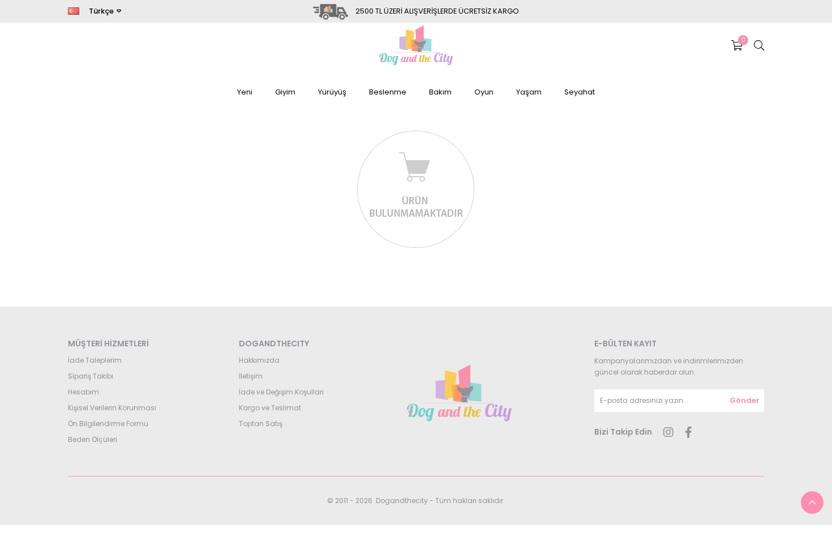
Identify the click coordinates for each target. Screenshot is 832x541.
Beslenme (387, 92)
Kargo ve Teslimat (270, 408)
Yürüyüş (332, 92)
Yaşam (529, 92)
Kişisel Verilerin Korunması (112, 408)
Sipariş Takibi (90, 376)
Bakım (440, 92)
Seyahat (579, 92)
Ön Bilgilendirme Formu (108, 423)
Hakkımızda (259, 360)
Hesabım (83, 392)
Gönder (745, 400)
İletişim (251, 376)
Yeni (244, 92)
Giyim (285, 92)
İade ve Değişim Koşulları (281, 392)
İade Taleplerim (95, 360)
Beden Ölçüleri (92, 439)
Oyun (484, 92)
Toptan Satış (260, 423)
